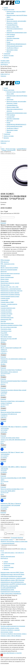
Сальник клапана (5, 298)
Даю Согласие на (14, 541)
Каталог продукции (9, 9)
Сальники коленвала (6, 312)
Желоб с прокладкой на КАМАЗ (9, 267)
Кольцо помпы (5, 281)
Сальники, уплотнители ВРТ (9, 150)
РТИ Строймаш (11, 34)
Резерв (8, 42)
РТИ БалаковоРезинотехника (14, 46)
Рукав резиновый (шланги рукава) (10, 296)
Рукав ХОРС (4, 333)
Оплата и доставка (9, 55)
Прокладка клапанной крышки (9, 269)
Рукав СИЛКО (4, 335)
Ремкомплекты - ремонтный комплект (11, 288)
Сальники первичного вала (8, 308)
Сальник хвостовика (6, 310)
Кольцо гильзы (5, 279)
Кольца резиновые (6, 275)
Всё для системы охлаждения (9, 327)
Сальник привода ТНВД (7, 302)
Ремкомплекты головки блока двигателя (11, 290)
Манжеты (3, 265)
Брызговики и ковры (12, 50)
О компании (7, 53)
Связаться (3, 76)
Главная (6, 7)
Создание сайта (5, 653)
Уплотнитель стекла (6, 331)
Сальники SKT (10, 36)
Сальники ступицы (6, 315)
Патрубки (3, 321)
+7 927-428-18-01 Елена (7, 552)
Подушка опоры (5, 285)
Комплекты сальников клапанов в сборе (11, 325)
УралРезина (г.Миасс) (12, 48)
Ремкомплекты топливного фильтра (10, 294)
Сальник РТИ (4, 306)
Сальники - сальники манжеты (9, 304)
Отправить (3, 547)
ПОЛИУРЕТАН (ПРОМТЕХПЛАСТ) (16, 44)
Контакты (6, 57)
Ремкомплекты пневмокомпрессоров (17, 32)
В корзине (3, 223)
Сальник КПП (4, 300)
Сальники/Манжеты (12, 25)
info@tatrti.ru (4, 64)
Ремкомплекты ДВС (6, 319)
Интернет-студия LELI (15, 653)
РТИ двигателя (5, 262)
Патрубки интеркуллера (7, 323)
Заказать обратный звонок (8, 556)
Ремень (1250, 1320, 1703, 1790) (9, 287)
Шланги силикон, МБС (13, 27)
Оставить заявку (5, 60)
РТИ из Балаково (5, 260)
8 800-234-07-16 (5, 62)
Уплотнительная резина (7, 317)
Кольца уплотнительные (7, 277)
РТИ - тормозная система (7, 264)
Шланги (9, 51)
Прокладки (4, 271)
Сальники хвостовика (6, 313)
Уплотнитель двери (6, 329)
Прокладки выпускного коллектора (10, 273)
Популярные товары (6, 336)
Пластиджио (10, 19)
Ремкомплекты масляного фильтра (10, 292)
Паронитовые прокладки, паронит (10, 283)
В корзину (3, 221)
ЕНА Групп (10, 40)
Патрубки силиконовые (13, 38)
